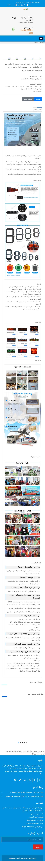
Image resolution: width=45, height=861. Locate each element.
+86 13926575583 (33, 820)
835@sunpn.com (26, 23)
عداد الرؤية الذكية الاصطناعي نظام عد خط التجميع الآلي (26, 792)
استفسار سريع (28, 99)
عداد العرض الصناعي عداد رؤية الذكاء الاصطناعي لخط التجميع (24, 796)
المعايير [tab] (35, 109)
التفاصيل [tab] (39, 109)
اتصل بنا (38, 99)
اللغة (8, 5)
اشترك (38, 847)
